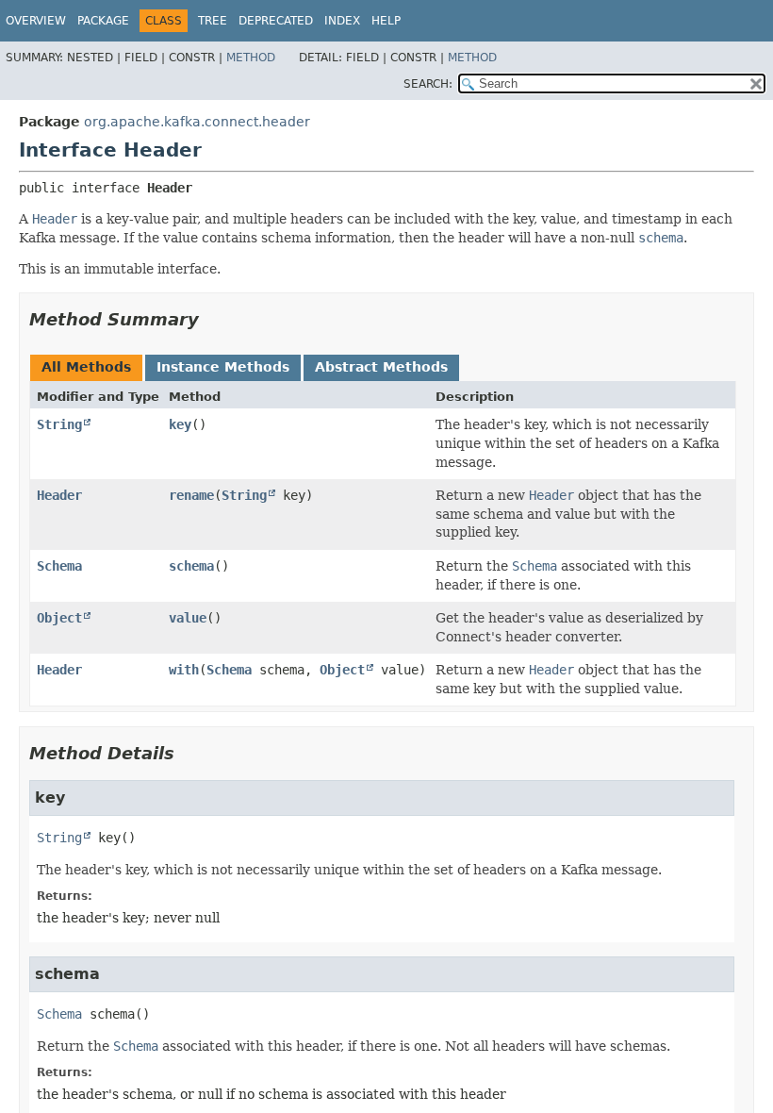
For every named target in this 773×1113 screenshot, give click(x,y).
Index (342, 20)
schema (191, 565)
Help (386, 20)
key (180, 424)
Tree (212, 20)
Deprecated (275, 20)
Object (59, 617)
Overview (36, 20)
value (187, 617)
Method (250, 57)
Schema (59, 565)
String (59, 424)
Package (103, 20)
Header (59, 495)
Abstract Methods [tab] (381, 366)
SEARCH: (427, 84)
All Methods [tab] (86, 366)
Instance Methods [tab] (222, 366)
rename (191, 495)
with (184, 669)
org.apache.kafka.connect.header (197, 121)
